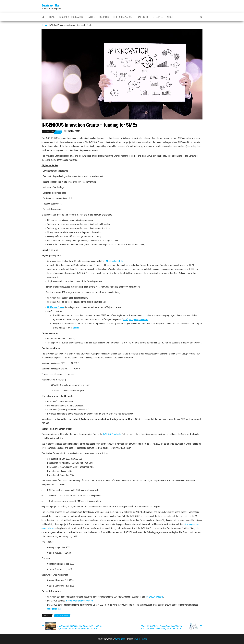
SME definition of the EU (115, 261)
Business (104, 17)
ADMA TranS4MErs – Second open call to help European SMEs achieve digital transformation (162, 627)
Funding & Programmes (71, 17)
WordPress (120, 639)
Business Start (73, 131)
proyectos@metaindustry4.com (79, 600)
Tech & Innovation (122, 17)
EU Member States (55, 307)
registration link (54, 609)
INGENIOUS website (112, 434)
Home (52, 17)
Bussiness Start (51, 5)
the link (76, 327)
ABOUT (170, 17)
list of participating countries (135, 319)
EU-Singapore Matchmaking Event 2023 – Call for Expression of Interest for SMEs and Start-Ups (79, 627)
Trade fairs (142, 17)
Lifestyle (158, 17)
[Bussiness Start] (43, 17)
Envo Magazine (140, 639)
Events (91, 17)
